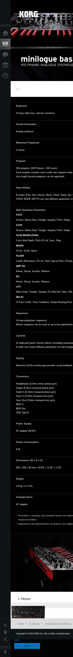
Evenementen (6, 65)
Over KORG (6, 651)
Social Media (6, 639)
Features (6, 54)
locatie (6, 632)
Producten (6, 44)
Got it (27, 646)
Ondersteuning (6, 75)
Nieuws (6, 625)
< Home (24, 599)
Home (6, 33)
